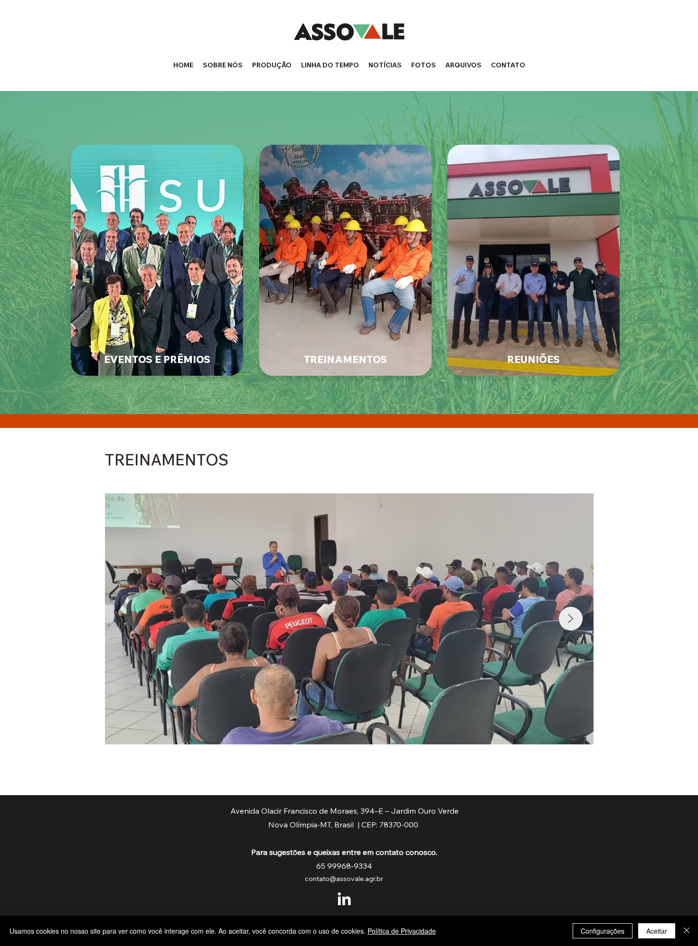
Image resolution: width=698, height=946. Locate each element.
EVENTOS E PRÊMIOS (157, 359)
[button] (423, 65)
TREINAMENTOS (345, 359)
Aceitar (656, 931)
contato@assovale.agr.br (344, 878)
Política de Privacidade (402, 931)
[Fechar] (686, 930)
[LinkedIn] (344, 900)
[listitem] (157, 259)
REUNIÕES (533, 359)
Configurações (602, 931)
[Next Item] (571, 619)
